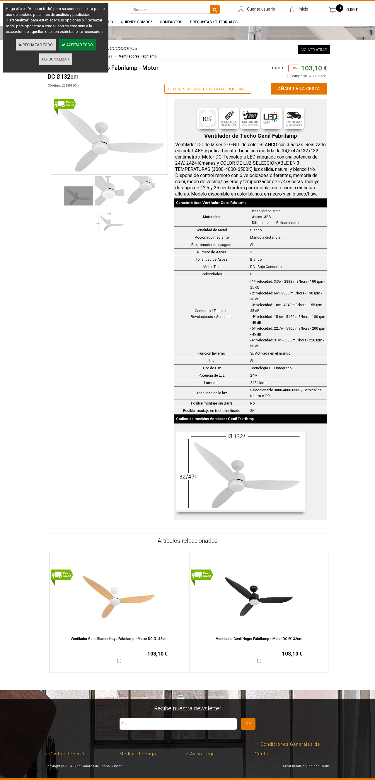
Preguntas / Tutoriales (214, 22)
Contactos (171, 22)
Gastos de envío (67, 754)
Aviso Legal (203, 754)
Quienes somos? (136, 22)
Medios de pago (138, 754)
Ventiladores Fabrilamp (138, 56)
